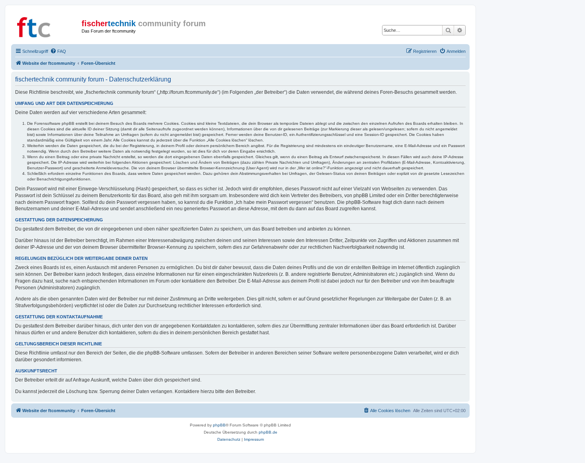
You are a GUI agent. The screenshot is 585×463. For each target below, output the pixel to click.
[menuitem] (58, 51)
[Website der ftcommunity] (47, 26)
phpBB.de (268, 432)
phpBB (219, 425)
